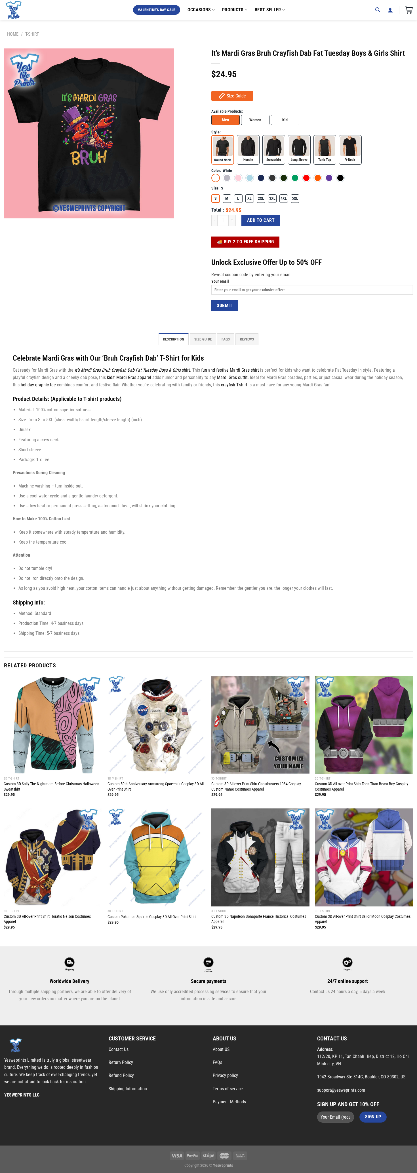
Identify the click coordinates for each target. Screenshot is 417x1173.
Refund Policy (121, 1075)
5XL (295, 198)
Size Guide (236, 96)
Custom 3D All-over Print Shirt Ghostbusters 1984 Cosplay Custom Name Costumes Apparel (256, 787)
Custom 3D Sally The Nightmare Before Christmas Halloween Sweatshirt (51, 787)
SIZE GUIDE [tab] (203, 339)
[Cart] (409, 10)
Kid (285, 120)
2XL (261, 198)
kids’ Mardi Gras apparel (129, 377)
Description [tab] (173, 339)
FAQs (217, 1062)
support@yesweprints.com (341, 1090)
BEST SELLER (268, 9)
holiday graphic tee (38, 385)
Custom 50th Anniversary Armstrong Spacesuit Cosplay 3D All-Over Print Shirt (156, 787)
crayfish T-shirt (234, 385)
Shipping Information (128, 1088)
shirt (132, 370)
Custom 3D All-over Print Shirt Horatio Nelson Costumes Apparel (47, 919)
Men (225, 120)
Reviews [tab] (247, 339)
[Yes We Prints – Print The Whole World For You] (19, 10)
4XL (284, 198)
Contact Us (119, 1049)
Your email (220, 281)
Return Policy (121, 1062)
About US (221, 1049)
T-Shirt (32, 34)
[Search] (377, 9)
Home (12, 34)
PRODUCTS (233, 9)
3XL (272, 198)
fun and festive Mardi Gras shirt (230, 370)
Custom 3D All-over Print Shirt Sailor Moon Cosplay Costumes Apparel (362, 919)
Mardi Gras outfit (232, 377)
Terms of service (228, 1088)
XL (249, 198)
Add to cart (261, 220)
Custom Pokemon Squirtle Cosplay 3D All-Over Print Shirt (152, 916)
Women (255, 120)
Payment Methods (229, 1101)
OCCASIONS (199, 9)
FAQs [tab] (226, 339)
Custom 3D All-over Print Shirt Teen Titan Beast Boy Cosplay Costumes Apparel (361, 787)
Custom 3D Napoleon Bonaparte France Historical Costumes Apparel (258, 919)
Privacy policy (225, 1075)
